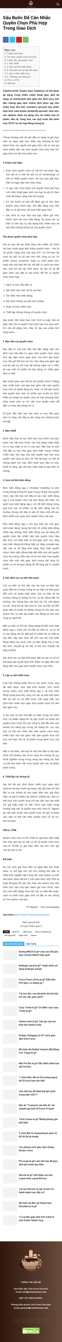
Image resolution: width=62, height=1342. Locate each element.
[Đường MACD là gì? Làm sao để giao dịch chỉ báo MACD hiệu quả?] (10, 955)
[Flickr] (31, 1320)
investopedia (52, 907)
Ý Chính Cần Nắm (14, 53)
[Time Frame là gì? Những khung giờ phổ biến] (10, 1123)
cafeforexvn (27, 932)
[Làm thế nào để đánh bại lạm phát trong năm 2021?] (10, 1095)
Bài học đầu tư (20, 11)
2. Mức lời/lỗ (13, 63)
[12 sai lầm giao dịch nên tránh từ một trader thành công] (10, 1220)
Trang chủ (7, 11)
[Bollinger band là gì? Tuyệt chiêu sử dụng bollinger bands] (10, 969)
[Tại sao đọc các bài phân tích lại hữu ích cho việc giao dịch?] (10, 997)
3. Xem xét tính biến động (19, 66)
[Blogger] (17, 1320)
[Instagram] (38, 1320)
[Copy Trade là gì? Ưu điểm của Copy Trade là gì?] (10, 1011)
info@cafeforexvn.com (34, 1292)
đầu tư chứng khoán (43, 932)
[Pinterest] (19, 40)
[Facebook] (6, 40)
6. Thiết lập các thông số (19, 76)
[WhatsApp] (26, 40)
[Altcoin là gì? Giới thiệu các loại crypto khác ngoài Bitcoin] (10, 1178)
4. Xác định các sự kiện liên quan (22, 70)
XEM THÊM (31, 944)
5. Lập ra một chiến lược (18, 73)
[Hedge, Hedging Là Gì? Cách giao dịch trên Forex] (10, 1039)
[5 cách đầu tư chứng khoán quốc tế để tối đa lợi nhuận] (10, 1137)
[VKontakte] (45, 1320)
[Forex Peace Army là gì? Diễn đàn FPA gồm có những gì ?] (10, 983)
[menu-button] (5, 4)
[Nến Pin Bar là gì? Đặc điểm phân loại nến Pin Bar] (10, 1067)
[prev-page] (4, 1231)
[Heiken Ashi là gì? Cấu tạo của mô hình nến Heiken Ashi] (10, 1025)
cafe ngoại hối (9, 935)
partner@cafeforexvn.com (34, 1308)
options (34, 935)
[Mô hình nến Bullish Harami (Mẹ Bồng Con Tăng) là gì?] (10, 1053)
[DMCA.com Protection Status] (31, 1333)
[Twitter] (12, 40)
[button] (58, 4)
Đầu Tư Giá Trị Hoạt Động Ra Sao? (32, 914)
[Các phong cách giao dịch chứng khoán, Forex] (10, 1150)
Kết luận (11, 83)
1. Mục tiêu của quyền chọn (20, 60)
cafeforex (15, 932)
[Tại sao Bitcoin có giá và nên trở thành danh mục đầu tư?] (10, 1192)
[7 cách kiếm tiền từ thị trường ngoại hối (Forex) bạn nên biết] (10, 1081)
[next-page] (9, 1231)
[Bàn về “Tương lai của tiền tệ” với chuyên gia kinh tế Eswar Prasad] (10, 1109)
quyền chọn (23, 935)
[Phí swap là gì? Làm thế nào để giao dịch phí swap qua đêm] (10, 1164)
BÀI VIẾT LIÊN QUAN (14, 944)
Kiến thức (32, 11)
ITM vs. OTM (13, 80)
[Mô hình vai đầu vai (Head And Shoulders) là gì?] (10, 1206)
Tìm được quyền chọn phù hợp (21, 57)
